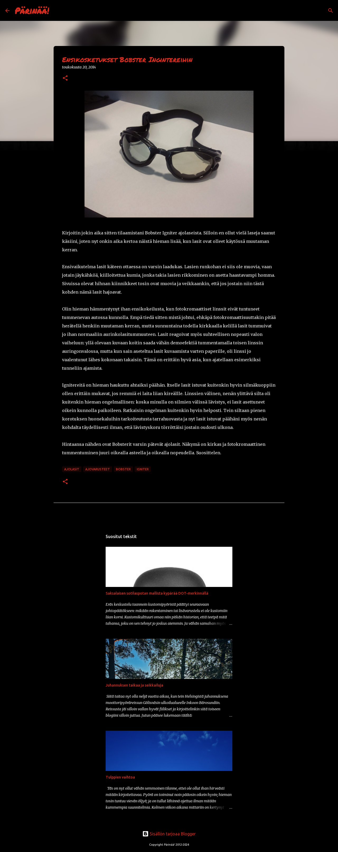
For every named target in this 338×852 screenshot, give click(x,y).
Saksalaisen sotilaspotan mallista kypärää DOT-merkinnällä (157, 593)
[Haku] (56, 10)
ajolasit (71, 469)
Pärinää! (32, 10)
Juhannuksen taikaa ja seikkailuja (134, 685)
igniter (143, 469)
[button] (65, 78)
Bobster (123, 469)
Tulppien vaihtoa (120, 777)
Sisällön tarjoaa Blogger (172, 833)
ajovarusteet (97, 469)
